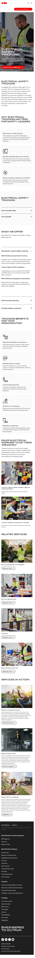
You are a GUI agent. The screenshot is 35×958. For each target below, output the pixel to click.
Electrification (5, 825)
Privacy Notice (5, 948)
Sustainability (5, 915)
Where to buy (5, 844)
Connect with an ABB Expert (12, 67)
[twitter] (9, 939)
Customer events (6, 901)
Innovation (4, 909)
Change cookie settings (8, 946)
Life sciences (5, 877)
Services (14, 825)
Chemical (4, 863)
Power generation (7, 874)
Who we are (5, 906)
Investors (4, 881)
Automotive (5, 852)
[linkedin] (6, 939)
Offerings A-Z (5, 839)
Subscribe (6, 814)
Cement (3, 860)
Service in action (8, 766)
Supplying (4, 920)
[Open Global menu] (31, 3)
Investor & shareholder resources (11, 885)
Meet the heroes (8, 723)
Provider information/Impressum (10, 951)
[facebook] (2, 939)
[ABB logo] (4, 3)
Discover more (7, 568)
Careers (3, 912)
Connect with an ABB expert (22, 9)
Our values (4, 917)
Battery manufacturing (8, 855)
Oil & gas (4, 871)
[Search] (28, 3)
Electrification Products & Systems (12, 835)
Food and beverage (7, 869)
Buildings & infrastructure (9, 858)
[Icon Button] (31, 251)
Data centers (5, 866)
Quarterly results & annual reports (12, 887)
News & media (5, 904)
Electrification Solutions (9, 849)
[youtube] (13, 939)
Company (4, 898)
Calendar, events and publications (12, 893)
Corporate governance (8, 890)
